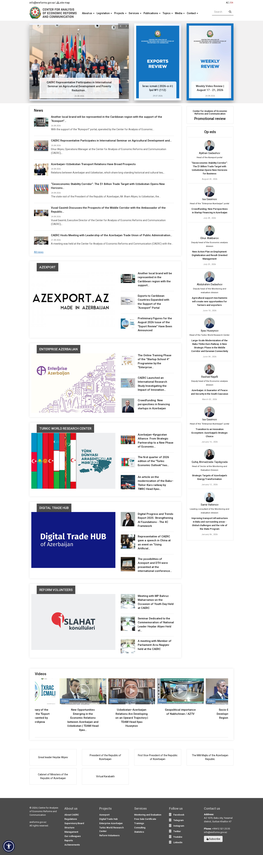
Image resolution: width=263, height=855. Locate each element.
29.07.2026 (157, 96)
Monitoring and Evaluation (147, 814)
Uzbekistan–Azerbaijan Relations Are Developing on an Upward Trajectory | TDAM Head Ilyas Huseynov (83, 717)
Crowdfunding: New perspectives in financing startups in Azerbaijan (154, 404)
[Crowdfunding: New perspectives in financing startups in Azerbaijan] (128, 405)
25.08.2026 (79, 96)
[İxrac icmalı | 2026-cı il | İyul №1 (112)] (157, 61)
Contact (191, 13)
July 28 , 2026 (209, 218)
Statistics (139, 832)
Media (179, 13)
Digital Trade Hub (54, 508)
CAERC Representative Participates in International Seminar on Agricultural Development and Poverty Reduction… (79, 86)
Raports (68, 840)
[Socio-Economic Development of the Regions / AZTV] (180, 691)
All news (38, 252)
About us (87, 13)
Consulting (139, 827)
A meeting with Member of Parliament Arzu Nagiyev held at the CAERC (154, 645)
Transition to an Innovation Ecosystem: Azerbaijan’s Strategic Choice (209, 433)
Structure (69, 827)
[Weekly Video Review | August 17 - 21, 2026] (210, 61)
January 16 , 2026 (209, 442)
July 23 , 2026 (209, 264)
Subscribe (214, 838)
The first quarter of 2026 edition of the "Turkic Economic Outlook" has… (153, 461)
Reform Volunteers (56, 590)
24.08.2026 (210, 96)
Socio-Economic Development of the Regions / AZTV (180, 713)
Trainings (139, 823)
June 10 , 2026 (209, 310)
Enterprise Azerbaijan (58, 349)
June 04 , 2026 (209, 357)
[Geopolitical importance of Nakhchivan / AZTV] (131, 691)
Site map (64, 2)
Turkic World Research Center (65, 428)
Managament (71, 832)
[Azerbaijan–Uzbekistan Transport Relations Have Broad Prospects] (41, 169)
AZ (227, 2)
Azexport (47, 267)
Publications (151, 13)
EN (231, 2)
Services (134, 13)
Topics (167, 13)
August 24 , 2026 (209, 179)
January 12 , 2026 (209, 484)
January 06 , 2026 (209, 534)
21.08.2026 (56, 240)
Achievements (72, 844)
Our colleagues (72, 836)
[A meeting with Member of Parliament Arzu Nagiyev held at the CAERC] (128, 646)
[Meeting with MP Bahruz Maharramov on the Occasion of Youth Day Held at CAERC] (128, 601)
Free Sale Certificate (145, 819)
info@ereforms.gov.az (42, 2)
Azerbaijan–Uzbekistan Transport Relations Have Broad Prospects (93, 164)
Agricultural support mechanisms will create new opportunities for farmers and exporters (209, 301)
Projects (119, 13)
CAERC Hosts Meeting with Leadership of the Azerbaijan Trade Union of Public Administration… (111, 235)
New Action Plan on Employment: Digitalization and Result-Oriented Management (209, 255)
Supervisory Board (74, 823)
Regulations (70, 819)
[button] (120, 26)
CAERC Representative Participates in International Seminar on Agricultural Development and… (111, 140)
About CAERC (71, 814)
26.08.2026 (56, 126)
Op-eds (210, 132)
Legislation (103, 13)
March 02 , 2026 (209, 399)
